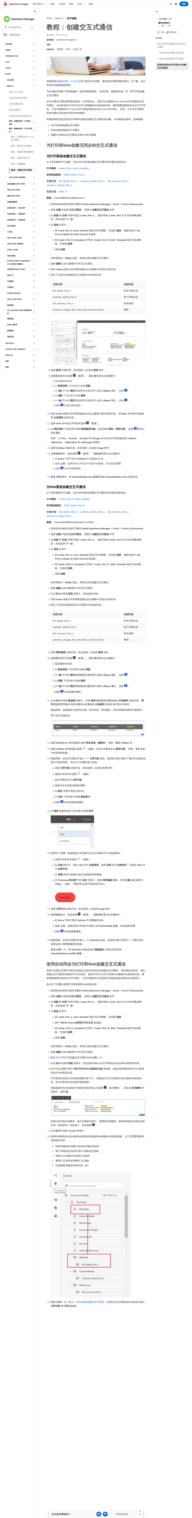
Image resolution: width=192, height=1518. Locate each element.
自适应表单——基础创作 (16, 214)
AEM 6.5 (59, 18)
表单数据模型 (12, 202)
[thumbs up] (98, 1514)
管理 (7, 367)
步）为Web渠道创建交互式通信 (87, 1301)
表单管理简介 (15, 110)
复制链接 (173, 32)
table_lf (62, 191)
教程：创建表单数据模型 (22, 151)
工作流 (9, 232)
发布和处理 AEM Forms (16, 269)
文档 (48, 18)
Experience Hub (11, 56)
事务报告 (10, 305)
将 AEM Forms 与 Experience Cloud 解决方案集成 (18, 262)
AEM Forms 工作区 (14, 238)
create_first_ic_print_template (74, 168)
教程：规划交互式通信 (21, 145)
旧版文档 (10, 337)
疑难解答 (10, 331)
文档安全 (10, 287)
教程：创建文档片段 (20, 157)
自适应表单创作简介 (18, 98)
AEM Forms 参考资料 (17, 177)
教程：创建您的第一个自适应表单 (19, 122)
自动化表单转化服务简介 (20, 116)
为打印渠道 (62, 1057)
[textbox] (19, 27)
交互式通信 (11, 226)
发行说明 (8, 44)
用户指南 (72, 18)
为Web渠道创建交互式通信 (171, 58)
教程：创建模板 (18, 163)
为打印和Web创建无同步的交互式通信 (171, 45)
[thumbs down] (105, 1514)
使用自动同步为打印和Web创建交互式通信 (171, 66)
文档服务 (10, 281)
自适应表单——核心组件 (16, 208)
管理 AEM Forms (13, 196)
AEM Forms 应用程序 (15, 244)
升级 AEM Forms (13, 190)
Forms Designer (14, 293)
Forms (8, 74)
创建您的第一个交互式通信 (70, 81)
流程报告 (10, 319)
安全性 (7, 50)
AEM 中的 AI (9, 343)
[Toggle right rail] (157, 11)
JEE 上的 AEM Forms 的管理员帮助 (19, 311)
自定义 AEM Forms (14, 299)
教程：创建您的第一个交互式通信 (20, 130)
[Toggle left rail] (35, 11)
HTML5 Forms (12, 250)
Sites (7, 62)
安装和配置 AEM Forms (16, 184)
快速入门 (10, 86)
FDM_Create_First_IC (74, 174)
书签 (162, 32)
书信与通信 (11, 256)
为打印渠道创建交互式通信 (171, 52)
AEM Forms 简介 (16, 92)
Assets (8, 68)
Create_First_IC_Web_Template (74, 498)
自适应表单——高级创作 (16, 220)
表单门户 (10, 275)
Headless (9, 355)
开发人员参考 (12, 325)
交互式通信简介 (16, 104)
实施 (7, 361)
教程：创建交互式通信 (21, 170)
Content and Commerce (15, 349)
